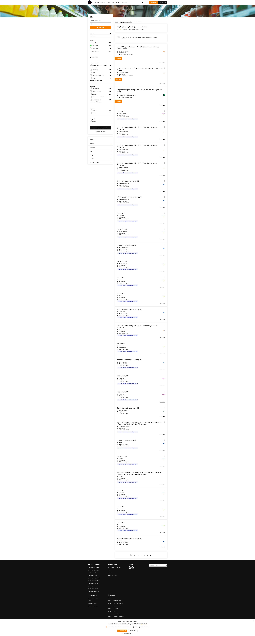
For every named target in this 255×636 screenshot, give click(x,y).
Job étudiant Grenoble (93, 570)
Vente (93, 72)
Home (116, 22)
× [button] (253, 620)
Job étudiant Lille (92, 572)
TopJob (94, 121)
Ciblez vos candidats (93, 603)
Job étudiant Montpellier (94, 578)
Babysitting (95, 69)
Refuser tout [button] (133, 630)
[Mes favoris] (142, 2)
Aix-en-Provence (138, 22)
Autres (93, 78)
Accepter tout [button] (122, 630)
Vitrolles (92, 158)
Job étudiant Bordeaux (93, 567)
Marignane (92, 147)
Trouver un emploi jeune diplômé (116, 616)
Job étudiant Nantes (93, 583)
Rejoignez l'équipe (112, 575)
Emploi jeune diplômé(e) (126, 22)
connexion (163, 2)
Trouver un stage (112, 611)
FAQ (109, 570)
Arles (91, 151)
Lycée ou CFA (95, 88)
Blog (113, 2)
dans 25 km (95, 45)
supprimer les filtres (100, 131)
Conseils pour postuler (113, 619)
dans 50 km (95, 48)
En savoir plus (144, 624)
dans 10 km (95, 42)
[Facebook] (132, 567)
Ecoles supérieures (96, 91)
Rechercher (100, 27)
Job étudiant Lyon (92, 575)
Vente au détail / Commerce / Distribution (99, 66)
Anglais (94, 113)
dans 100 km (95, 51)
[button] (127, 633)
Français (94, 110)
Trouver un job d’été (113, 608)
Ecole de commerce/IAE (98, 97)
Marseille (92, 143)
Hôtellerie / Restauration (98, 75)
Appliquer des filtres (100, 128)
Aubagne (92, 155)
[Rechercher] (146, 2)
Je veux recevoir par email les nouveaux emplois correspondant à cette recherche (139, 38)
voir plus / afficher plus (96, 80)
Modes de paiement (92, 606)
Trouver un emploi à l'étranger (115, 603)
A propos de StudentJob (114, 567)
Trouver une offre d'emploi (114, 600)
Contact (117, 2)
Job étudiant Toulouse (93, 591)
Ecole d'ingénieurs (96, 99)
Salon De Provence (94, 162)
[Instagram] (130, 567)
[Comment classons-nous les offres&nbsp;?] (110, 34)
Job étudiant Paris (92, 586)
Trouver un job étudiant (114, 614)
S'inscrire (153, 2)
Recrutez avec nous (92, 598)
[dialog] (127, 627)
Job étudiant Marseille (93, 580)
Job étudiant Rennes (93, 588)
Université (94, 94)
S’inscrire (90, 600)
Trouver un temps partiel (114, 606)
